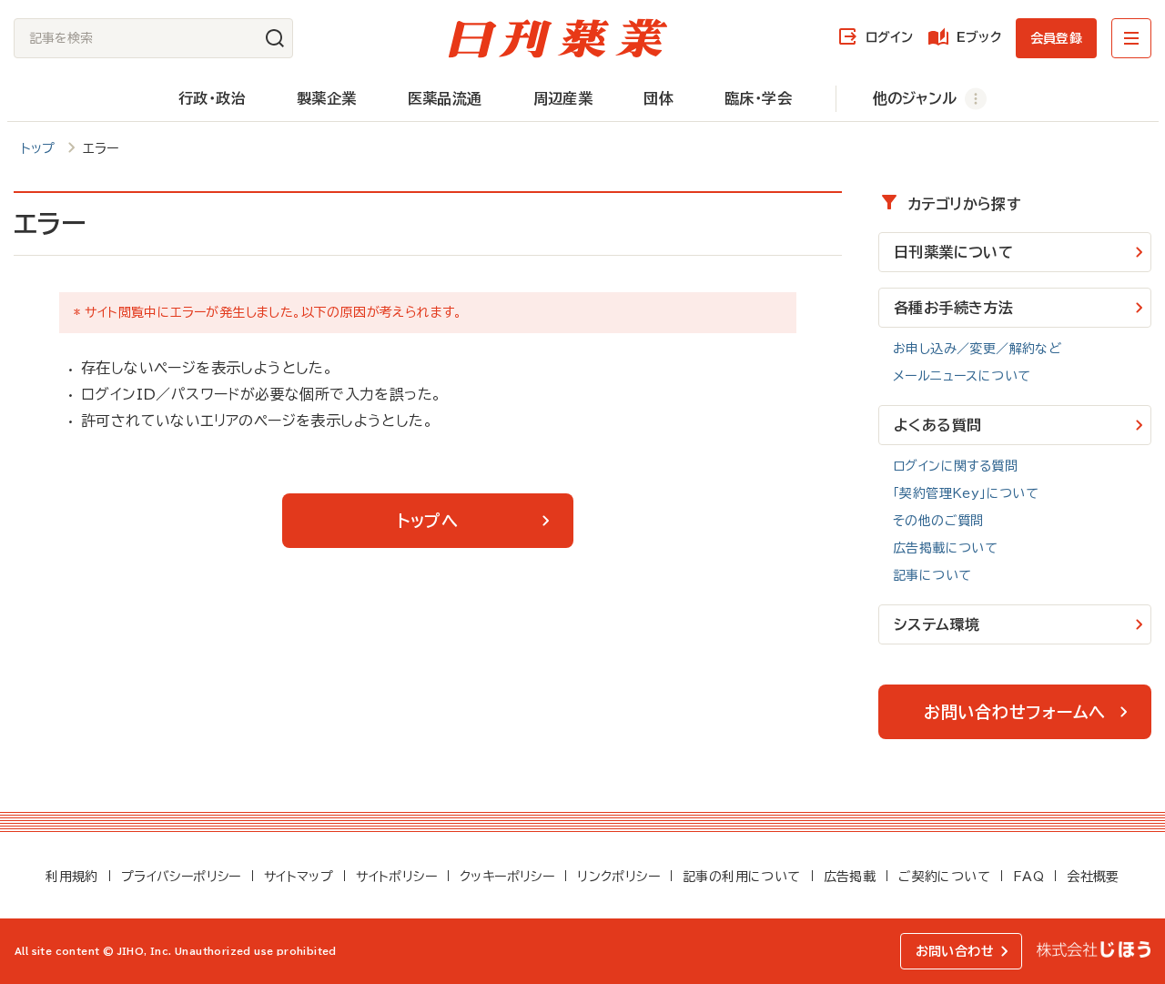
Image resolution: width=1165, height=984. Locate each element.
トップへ (428, 520)
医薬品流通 (445, 98)
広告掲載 (850, 876)
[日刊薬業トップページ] (558, 38)
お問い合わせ (955, 951)
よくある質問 (937, 425)
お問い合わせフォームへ (1015, 712)
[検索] (275, 38)
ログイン (889, 37)
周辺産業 (563, 98)
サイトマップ (298, 876)
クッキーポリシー (507, 876)
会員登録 (1056, 38)
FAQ (1028, 876)
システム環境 (936, 624)
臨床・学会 (758, 98)
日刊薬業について (953, 252)
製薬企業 (327, 98)
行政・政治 (212, 98)
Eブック (979, 37)
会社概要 (1093, 876)
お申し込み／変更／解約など (977, 348)
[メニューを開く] (1131, 38)
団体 (658, 98)
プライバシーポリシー (181, 876)
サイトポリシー (396, 876)
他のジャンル (915, 98)
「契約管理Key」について (965, 493)
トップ (38, 148)
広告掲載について (945, 548)
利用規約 (72, 876)
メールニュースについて (961, 376)
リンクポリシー (618, 876)
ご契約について (944, 876)
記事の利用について (742, 876)
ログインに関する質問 (955, 466)
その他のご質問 (938, 520)
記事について (932, 575)
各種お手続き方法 (953, 307)
